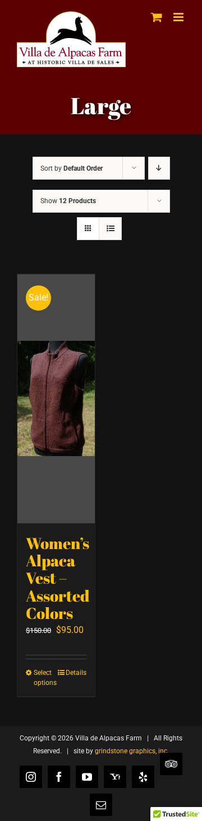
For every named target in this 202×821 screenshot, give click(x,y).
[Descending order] (159, 168)
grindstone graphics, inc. (132, 751)
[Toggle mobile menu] (179, 17)
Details (76, 673)
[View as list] (110, 229)
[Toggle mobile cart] (156, 17)
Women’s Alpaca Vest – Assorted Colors (57, 578)
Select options (45, 678)
